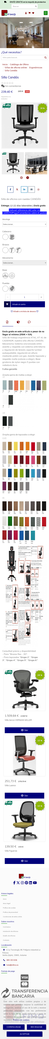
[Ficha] (24, 690)
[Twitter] (18, 883)
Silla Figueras (11, 851)
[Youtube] (35, 883)
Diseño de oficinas (9, 936)
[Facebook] (14, 883)
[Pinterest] (26, 883)
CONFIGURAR (14, 1027)
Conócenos (7, 927)
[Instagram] (22, 883)
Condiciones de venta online (12, 917)
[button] (26, 13)
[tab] (7, 322)
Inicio (5, 899)
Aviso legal (6, 903)
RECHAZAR (36, 1027)
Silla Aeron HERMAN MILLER (18, 720)
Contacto (6, 940)
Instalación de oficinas (10, 931)
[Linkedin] (30, 883)
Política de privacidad (10, 912)
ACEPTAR (24, 1034)
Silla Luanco (10, 785)
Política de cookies (21, 1020)
